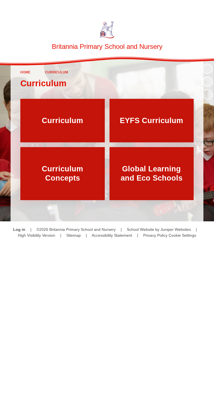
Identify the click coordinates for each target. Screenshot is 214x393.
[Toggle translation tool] (178, 7)
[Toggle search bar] (192, 7)
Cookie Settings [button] (182, 235)
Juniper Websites (175, 229)
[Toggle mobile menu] (207, 7)
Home (25, 72)
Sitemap (73, 235)
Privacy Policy (155, 235)
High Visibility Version (36, 235)
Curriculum (56, 72)
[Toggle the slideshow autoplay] (207, 69)
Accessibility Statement (112, 235)
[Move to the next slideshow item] (207, 94)
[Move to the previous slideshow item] (207, 81)
